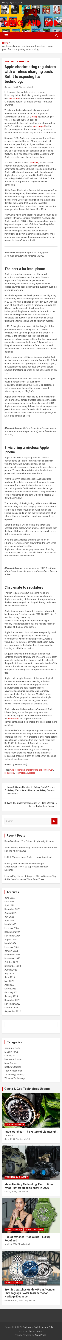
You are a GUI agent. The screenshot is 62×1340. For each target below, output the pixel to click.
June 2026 (10, 898)
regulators (9, 773)
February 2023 (12, 992)
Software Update (13, 1067)
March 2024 (10, 943)
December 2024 (12, 932)
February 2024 (12, 947)
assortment (13, 718)
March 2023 (10, 988)
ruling (34, 116)
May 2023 (9, 981)
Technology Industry (15, 1074)
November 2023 (12, 958)
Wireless (31, 773)
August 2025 (11, 913)
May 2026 (9, 901)
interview (34, 162)
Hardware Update (13, 1059)
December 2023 (12, 954)
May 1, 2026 (10, 1191)
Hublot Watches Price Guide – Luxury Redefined (28, 857)
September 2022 (13, 1011)
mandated (14, 98)
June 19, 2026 (11, 1139)
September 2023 (13, 966)
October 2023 (11, 962)
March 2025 (10, 924)
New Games (11, 1063)
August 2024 (11, 939)
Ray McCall (28, 87)
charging (21, 770)
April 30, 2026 (11, 1244)
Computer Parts (12, 1048)
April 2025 (9, 920)
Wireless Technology (17, 61)
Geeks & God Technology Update (27, 1089)
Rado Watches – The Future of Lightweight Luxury (29, 841)
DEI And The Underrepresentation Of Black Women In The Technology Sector (29, 805)
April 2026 (9, 905)
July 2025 (9, 916)
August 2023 (11, 969)
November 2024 (12, 935)
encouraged (39, 126)
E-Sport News (11, 1051)
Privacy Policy (47, 1327)
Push (50, 770)
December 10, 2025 (14, 1300)
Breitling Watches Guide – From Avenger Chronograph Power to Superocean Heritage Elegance (26, 866)
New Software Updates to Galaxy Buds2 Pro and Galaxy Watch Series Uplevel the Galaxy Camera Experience (31, 790)
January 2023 (11, 996)
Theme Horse (35, 1331)
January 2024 (11, 950)
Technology (20, 773)
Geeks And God (30, 1327)
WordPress (40, 1335)
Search (54, 821)
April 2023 (9, 985)
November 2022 (12, 1003)
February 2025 (12, 928)
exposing (43, 770)
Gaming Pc (10, 1055)
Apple (13, 770)
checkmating (32, 770)
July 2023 (9, 973)
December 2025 (12, 909)
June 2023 (10, 977)
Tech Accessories (13, 1070)
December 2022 (12, 1000)
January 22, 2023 (13, 87)
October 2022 (11, 1007)
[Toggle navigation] (6, 35)
